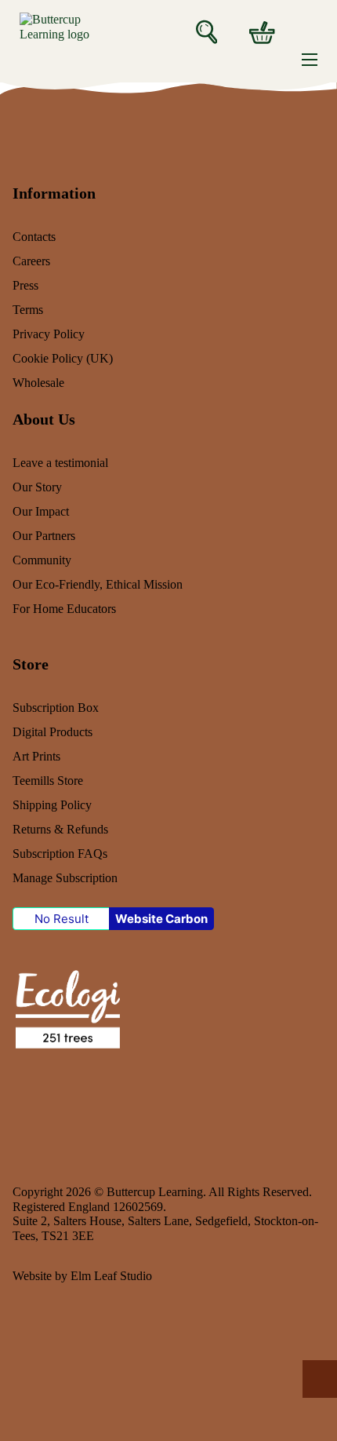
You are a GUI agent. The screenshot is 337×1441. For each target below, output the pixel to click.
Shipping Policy (52, 805)
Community (42, 560)
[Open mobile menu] (309, 59)
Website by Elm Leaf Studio (82, 1276)
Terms (28, 310)
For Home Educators (64, 609)
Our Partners (44, 536)
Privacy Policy (49, 334)
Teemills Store (48, 781)
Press (25, 286)
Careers (31, 261)
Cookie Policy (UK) (63, 359)
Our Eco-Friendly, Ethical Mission (98, 585)
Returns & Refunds (60, 830)
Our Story (37, 487)
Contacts (34, 237)
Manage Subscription (65, 878)
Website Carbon (161, 918)
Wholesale (38, 383)
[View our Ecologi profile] (66, 1008)
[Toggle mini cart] (261, 32)
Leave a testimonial (60, 463)
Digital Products (52, 732)
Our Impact (41, 512)
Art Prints (36, 757)
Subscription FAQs (60, 854)
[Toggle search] (207, 31)
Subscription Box (56, 708)
